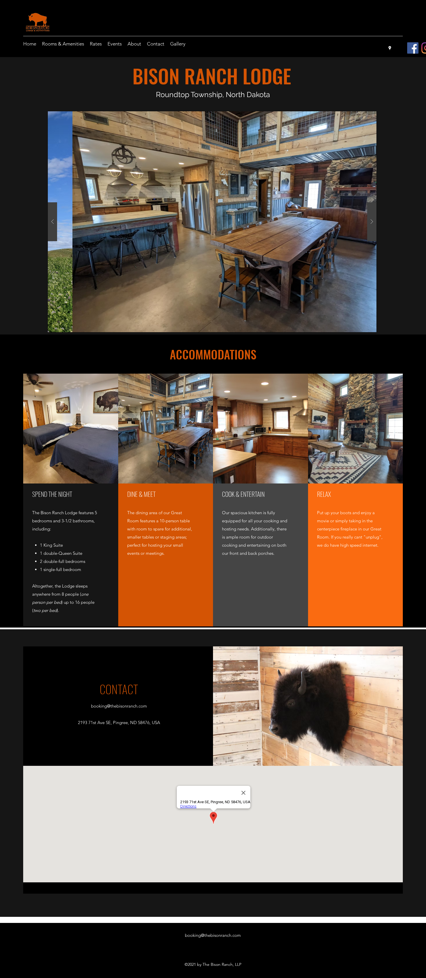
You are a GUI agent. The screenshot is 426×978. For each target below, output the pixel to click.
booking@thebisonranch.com (119, 706)
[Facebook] (412, 48)
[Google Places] (390, 48)
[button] (212, 221)
